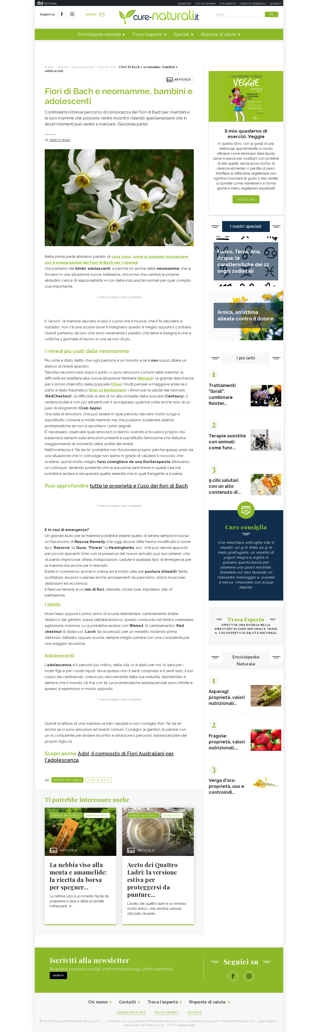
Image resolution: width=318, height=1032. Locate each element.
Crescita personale (253, 3)
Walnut (145, 378)
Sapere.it (276, 3)
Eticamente (228, 3)
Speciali (181, 34)
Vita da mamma (205, 3)
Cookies (194, 1012)
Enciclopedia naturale (99, 34)
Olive (116, 384)
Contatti (127, 1002)
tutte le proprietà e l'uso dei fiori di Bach (139, 486)
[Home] (159, 17)
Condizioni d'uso (131, 1012)
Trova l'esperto (147, 34)
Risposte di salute (219, 34)
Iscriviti (91, 14)
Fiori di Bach (99, 780)
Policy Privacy (167, 1012)
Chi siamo (98, 1002)
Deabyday (184, 3)
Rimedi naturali (67, 780)
